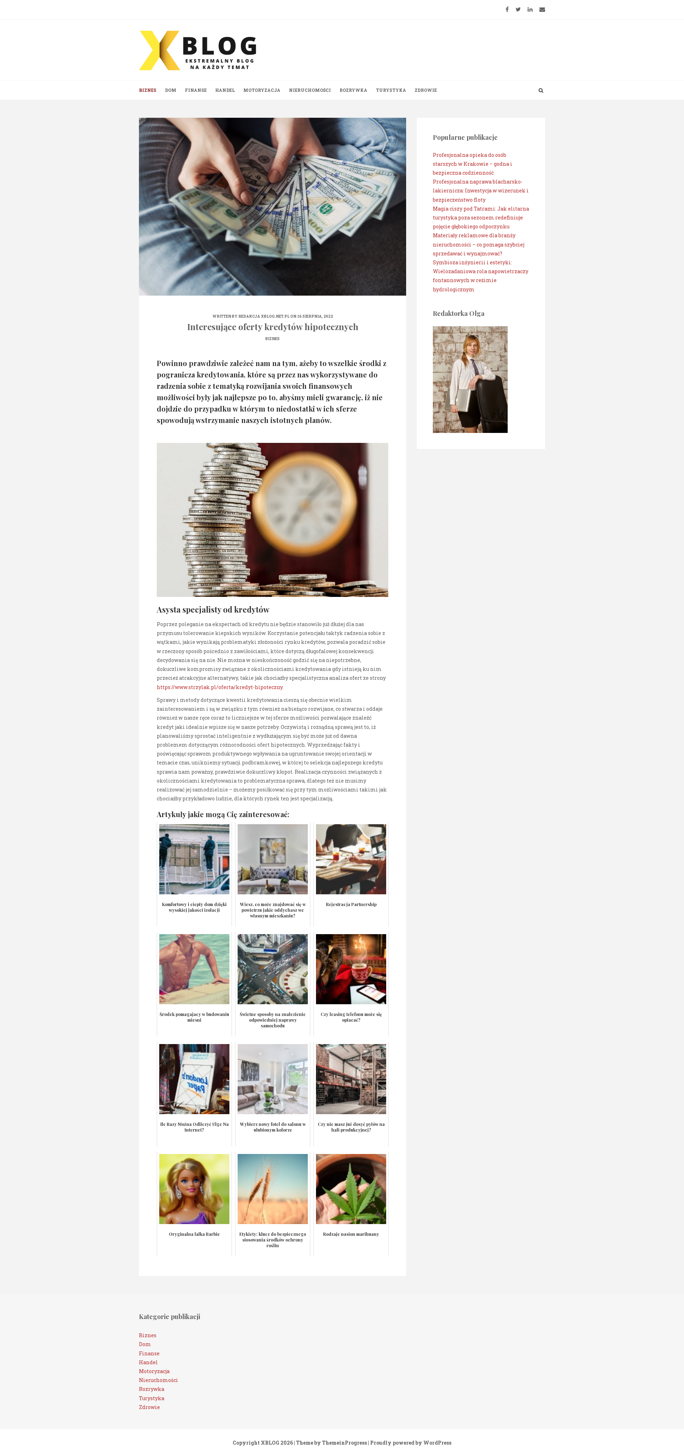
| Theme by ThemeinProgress (330, 1442)
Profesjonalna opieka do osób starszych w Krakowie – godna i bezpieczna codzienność (472, 164)
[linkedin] (530, 9)
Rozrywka (353, 90)
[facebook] (507, 9)
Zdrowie (426, 90)
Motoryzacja (261, 90)
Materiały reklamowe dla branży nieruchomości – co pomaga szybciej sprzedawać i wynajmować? (478, 244)
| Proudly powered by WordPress (409, 1442)
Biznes (147, 90)
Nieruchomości (310, 90)
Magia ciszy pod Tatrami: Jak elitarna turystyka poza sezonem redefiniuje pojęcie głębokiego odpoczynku (481, 217)
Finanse (196, 90)
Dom (170, 90)
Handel (225, 90)
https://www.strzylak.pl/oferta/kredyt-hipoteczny (220, 687)
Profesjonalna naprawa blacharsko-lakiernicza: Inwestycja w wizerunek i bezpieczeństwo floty (481, 190)
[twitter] (518, 9)
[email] (542, 9)
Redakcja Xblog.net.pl (264, 316)
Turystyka (391, 90)
